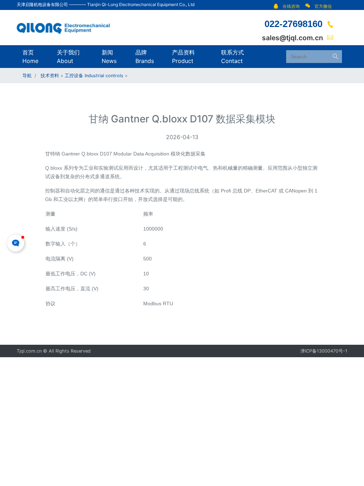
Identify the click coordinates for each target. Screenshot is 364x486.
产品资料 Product (183, 56)
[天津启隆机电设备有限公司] (66, 27)
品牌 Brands (144, 56)
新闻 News (109, 56)
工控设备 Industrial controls (94, 75)
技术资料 (50, 75)
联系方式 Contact (232, 56)
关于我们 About (68, 56)
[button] (288, 6)
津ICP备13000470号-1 (323, 351)
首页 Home (30, 56)
